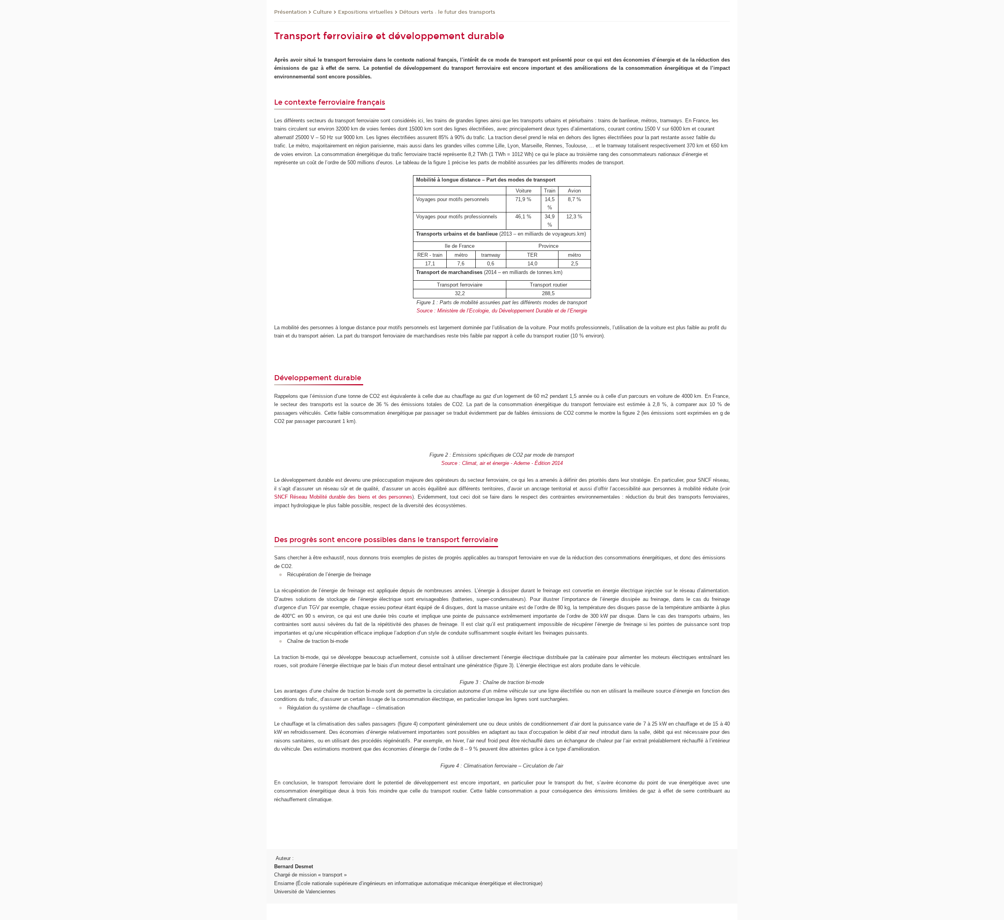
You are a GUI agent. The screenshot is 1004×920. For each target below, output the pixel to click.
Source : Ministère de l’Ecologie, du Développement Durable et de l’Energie (502, 311)
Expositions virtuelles (365, 12)
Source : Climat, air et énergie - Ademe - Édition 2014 (502, 463)
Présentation (290, 12)
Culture (322, 12)
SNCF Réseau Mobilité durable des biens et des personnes (343, 497)
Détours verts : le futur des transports (447, 12)
